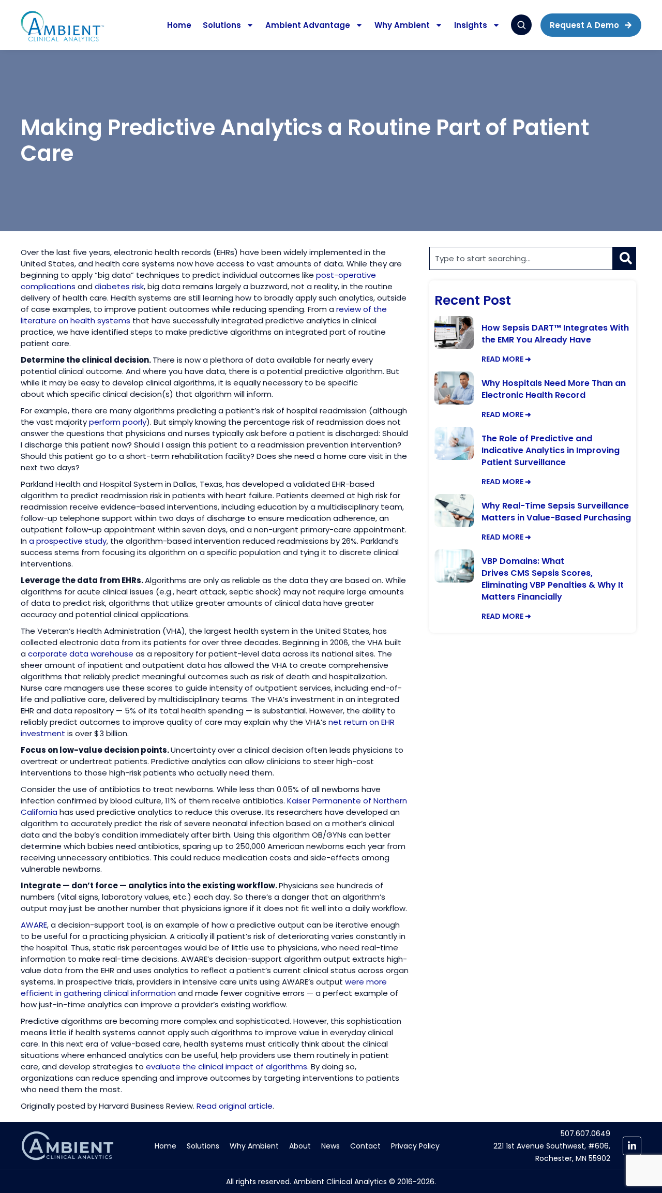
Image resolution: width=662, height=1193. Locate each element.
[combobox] (521, 258)
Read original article (235, 1105)
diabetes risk (119, 286)
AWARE (34, 924)
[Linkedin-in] (632, 1146)
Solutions (222, 25)
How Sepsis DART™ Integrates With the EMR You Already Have (555, 334)
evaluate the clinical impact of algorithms (226, 1066)
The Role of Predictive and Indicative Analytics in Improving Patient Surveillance (551, 450)
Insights (470, 25)
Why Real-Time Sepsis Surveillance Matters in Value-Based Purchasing (556, 512)
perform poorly (117, 421)
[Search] (624, 258)
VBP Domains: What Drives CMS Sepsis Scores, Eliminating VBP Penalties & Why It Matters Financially (553, 579)
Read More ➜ (506, 359)
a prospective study (68, 540)
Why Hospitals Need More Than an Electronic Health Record (554, 389)
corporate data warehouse (80, 653)
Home (179, 25)
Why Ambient (402, 25)
